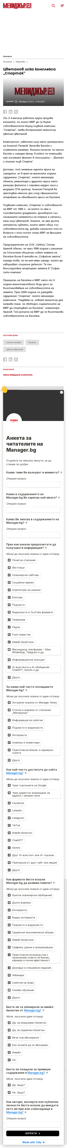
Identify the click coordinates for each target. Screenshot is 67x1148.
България (7, 56)
